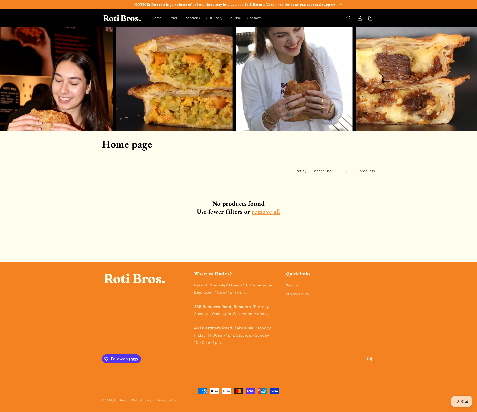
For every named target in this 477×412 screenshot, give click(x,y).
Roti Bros (120, 400)
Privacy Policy (297, 294)
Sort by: (300, 171)
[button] (348, 18)
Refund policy (141, 400)
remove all (266, 212)
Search (292, 285)
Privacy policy (166, 400)
